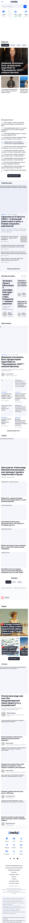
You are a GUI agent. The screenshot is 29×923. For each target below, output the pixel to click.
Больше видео (13, 658)
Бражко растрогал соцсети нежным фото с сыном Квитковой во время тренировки (13, 547)
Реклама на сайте (14, 874)
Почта (14, 841)
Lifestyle (12, 45)
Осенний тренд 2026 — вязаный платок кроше (13, 588)
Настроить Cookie (14, 881)
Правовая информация (14, 870)
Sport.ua (14, 876)
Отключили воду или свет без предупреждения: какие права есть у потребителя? (12, 700)
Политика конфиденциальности (14, 865)
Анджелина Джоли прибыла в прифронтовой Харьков (6, 421)
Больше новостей (13, 269)
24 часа (8, 582)
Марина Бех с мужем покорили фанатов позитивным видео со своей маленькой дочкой (13, 499)
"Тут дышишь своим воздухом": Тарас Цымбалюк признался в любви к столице (9, 91)
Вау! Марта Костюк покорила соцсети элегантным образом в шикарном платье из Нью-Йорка (12, 570)
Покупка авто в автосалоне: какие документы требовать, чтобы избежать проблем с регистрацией (13, 765)
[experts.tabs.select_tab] (22, 276)
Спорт (18, 45)
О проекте (14, 878)
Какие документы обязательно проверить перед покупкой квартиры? (11, 738)
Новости (7, 841)
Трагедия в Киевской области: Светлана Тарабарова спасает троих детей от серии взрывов (20, 397)
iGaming (21, 854)
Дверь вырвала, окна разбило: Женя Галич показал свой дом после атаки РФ (12, 259)
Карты (21, 847)
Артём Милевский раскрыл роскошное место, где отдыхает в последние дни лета (12, 523)
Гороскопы (6, 847)
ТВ (14, 854)
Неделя (19, 582)
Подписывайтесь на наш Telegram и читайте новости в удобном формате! (14, 142)
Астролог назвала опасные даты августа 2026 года (12, 792)
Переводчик (7, 854)
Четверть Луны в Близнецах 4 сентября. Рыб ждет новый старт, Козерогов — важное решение (8, 292)
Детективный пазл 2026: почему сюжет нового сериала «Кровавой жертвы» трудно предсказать (14, 252)
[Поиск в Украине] (25, 6)
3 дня (14, 582)
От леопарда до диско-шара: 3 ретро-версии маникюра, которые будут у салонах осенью (12, 246)
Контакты (14, 872)
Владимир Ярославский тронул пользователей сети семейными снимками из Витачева (21, 422)
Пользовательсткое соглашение (13, 867)
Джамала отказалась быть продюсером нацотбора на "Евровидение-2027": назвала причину (12, 362)
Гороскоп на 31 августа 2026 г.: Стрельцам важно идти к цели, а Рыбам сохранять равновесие (13, 221)
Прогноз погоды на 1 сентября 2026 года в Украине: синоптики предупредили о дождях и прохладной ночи (10, 646)
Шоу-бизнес (5, 45)
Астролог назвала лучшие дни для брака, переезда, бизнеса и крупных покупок (13, 818)
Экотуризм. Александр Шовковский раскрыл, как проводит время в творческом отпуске (13, 471)
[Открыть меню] (2, 2)
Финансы (14, 847)
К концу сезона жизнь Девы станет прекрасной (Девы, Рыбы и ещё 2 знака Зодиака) (14, 622)
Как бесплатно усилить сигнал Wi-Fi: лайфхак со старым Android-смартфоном (10, 238)
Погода (24, 45)
